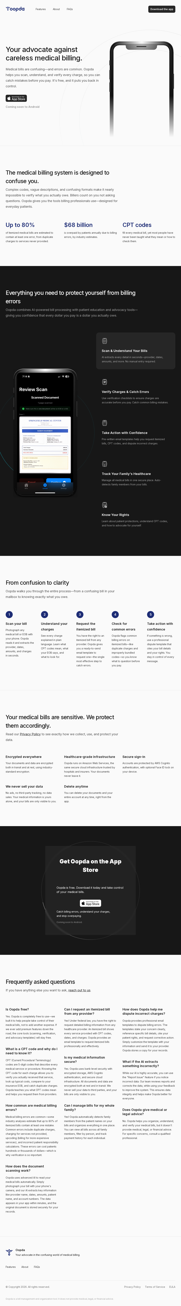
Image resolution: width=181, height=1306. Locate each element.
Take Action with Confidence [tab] (124, 433)
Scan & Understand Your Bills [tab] (124, 351)
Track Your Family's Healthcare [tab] (126, 474)
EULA (172, 1286)
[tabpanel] (45, 433)
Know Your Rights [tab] (115, 515)
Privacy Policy (30, 734)
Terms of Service (155, 1286)
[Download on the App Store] (16, 98)
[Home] (15, 9)
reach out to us (79, 990)
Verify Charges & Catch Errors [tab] (125, 392)
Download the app (161, 9)
